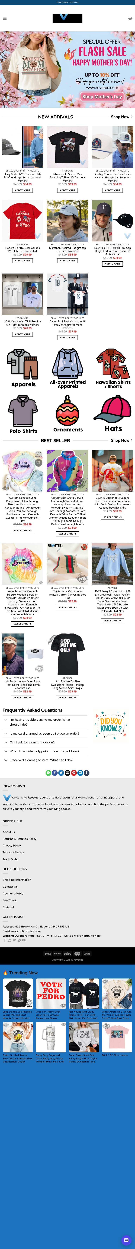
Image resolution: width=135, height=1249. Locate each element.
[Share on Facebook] (55, 773)
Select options (23, 530)
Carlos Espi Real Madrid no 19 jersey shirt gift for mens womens (68, 325)
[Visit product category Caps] (112, 413)
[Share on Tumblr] (86, 773)
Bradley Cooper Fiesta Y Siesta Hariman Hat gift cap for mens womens (112, 177)
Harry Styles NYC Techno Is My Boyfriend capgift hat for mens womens (22, 177)
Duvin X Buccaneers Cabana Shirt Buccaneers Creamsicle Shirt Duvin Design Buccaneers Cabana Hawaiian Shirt (112, 502)
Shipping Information (17, 880)
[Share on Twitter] (61, 773)
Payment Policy (13, 893)
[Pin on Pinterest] (74, 773)
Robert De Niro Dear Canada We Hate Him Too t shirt (22, 250)
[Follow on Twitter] (14, 940)
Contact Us (10, 886)
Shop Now (120, 117)
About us (9, 832)
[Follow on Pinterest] (19, 940)
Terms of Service (13, 852)
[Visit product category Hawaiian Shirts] (112, 368)
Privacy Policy (12, 845)
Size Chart (9, 900)
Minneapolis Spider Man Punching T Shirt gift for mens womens (67, 177)
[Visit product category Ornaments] (67, 413)
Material (8, 907)
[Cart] (130, 18)
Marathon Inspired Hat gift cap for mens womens (67, 250)
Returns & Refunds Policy (19, 839)
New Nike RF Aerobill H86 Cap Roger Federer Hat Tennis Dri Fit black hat (112, 251)
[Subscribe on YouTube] (23, 940)
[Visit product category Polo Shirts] (22, 413)
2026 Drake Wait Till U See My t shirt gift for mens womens (22, 323)
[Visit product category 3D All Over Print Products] (67, 368)
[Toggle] (6, 720)
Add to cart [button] (22, 190)
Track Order (11, 859)
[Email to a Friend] (67, 773)
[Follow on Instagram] (9, 940)
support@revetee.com (68, 2)
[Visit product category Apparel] (22, 368)
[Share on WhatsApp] (48, 773)
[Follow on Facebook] (5, 940)
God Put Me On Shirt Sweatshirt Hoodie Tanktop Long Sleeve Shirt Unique (67, 685)
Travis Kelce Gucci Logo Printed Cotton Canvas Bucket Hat (67, 594)
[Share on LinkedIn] (80, 773)
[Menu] (5, 18)
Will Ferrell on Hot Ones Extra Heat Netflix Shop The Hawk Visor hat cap (22, 685)
